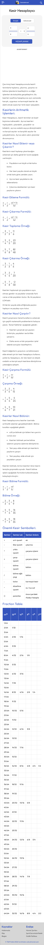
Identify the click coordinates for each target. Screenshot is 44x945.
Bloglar (4, 936)
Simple (15, 21)
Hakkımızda (6, 930)
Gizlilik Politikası (31, 936)
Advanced (27, 21)
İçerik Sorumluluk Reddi (34, 933)
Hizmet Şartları (31, 930)
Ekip (3, 933)
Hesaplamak (22, 41)
